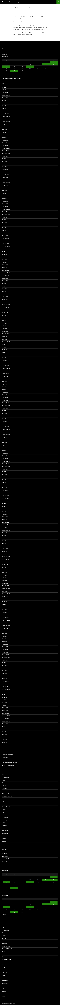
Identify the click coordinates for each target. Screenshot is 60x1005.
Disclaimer (15, 78)
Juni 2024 (4, 129)
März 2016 (4, 389)
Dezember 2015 (5, 397)
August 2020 (5, 249)
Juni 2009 (4, 601)
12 (45, 64)
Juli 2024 (4, 127)
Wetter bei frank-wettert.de (8, 765)
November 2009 (6, 588)
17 (30, 66)
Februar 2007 (5, 676)
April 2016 (4, 386)
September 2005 (6, 721)
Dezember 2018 (5, 302)
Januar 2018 (5, 331)
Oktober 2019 (5, 275)
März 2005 (4, 737)
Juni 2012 (4, 506)
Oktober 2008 (5, 623)
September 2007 (6, 657)
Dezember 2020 (5, 238)
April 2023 (4, 164)
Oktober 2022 (5, 180)
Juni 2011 (4, 538)
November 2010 (6, 556)
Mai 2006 (4, 699)
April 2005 (4, 734)
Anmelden (4, 853)
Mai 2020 (4, 257)
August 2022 (5, 185)
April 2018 (4, 323)
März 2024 (4, 137)
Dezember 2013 (5, 458)
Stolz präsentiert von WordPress (8, 1003)
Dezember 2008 (5, 617)
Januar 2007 (5, 678)
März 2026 (4, 89)
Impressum (10, 78)
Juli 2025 (4, 100)
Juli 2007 (4, 662)
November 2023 (6, 148)
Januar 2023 (5, 172)
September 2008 (6, 625)
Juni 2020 (4, 254)
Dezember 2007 (5, 649)
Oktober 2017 (5, 339)
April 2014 (4, 447)
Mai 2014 (4, 445)
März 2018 (4, 325)
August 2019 (5, 280)
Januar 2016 (5, 394)
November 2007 (6, 652)
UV (3, 835)
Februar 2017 (5, 360)
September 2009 (6, 593)
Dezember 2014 (5, 426)
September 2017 (6, 341)
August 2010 (5, 564)
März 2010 (4, 577)
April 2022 (4, 196)
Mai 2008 (4, 636)
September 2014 (6, 434)
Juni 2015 (4, 413)
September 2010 (6, 562)
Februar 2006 (5, 707)
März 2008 (4, 641)
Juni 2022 (4, 190)
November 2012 (6, 493)
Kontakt (19, 78)
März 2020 (4, 262)
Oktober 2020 (5, 243)
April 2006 (4, 702)
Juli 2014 (4, 440)
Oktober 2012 (5, 495)
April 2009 (4, 607)
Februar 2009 (5, 612)
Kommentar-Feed (6, 858)
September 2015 (6, 405)
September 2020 (6, 246)
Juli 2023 (4, 158)
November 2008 (6, 620)
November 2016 (6, 368)
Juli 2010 (4, 567)
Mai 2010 (4, 572)
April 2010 (4, 575)
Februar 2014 (5, 453)
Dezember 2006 (5, 681)
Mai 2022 (4, 193)
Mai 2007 (4, 668)
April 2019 (4, 291)
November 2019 (6, 272)
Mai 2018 (4, 320)
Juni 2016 (4, 381)
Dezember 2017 (5, 333)
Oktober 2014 (5, 432)
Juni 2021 (4, 222)
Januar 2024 (5, 142)
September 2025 (6, 95)
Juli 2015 (4, 410)
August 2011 (5, 532)
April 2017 (4, 355)
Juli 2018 (4, 315)
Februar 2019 (5, 296)
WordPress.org (5, 861)
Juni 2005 (4, 729)
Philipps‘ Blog (5, 757)
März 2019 (4, 294)
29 (14, 70)
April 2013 (4, 479)
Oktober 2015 (5, 402)
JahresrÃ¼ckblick (6, 793)
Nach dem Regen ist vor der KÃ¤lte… (28, 17)
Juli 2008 (4, 631)
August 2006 (5, 692)
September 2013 (6, 466)
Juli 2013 (4, 471)
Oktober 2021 (5, 211)
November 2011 (6, 524)
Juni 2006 (4, 697)
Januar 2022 (5, 203)
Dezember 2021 (5, 206)
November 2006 (6, 684)
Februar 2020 (5, 264)
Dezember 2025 (5, 92)
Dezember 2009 (5, 585)
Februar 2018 (5, 328)
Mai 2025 (4, 105)
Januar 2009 (5, 615)
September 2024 (6, 121)
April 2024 (4, 134)
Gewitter (4, 785)
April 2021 (4, 227)
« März (4, 73)
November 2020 (6, 241)
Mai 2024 (4, 132)
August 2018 (5, 312)
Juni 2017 (4, 349)
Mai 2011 (4, 540)
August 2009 (5, 596)
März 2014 (4, 450)
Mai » (56, 73)
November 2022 (6, 177)
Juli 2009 (4, 599)
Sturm (3, 822)
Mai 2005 (4, 731)
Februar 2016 (5, 392)
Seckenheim (5, 817)
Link (3, 801)
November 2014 (6, 429)
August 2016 (5, 376)
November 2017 (6, 336)
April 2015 (4, 416)
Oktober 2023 (5, 150)
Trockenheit (5, 830)
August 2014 (5, 437)
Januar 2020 (5, 267)
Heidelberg (4, 788)
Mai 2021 (4, 225)
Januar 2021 (5, 235)
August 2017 (5, 344)
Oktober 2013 (5, 463)
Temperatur (19, 13)
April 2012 (4, 511)
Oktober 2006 (5, 686)
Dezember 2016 (5, 365)
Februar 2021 (5, 233)
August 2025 (5, 97)
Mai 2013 (4, 477)
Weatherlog (5, 760)
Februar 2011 (5, 548)
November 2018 (6, 304)
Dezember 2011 (5, 522)
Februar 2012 (5, 516)
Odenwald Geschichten (7, 754)
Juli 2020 (4, 251)
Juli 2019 (4, 283)
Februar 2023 (5, 169)
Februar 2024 (5, 140)
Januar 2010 (5, 583)
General (4, 782)
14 (6, 66)
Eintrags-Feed (5, 856)
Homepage (4, 790)
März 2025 (4, 108)
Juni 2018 (4, 318)
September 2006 (6, 689)
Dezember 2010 (5, 554)
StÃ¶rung (4, 820)
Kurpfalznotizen (6, 752)
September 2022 (6, 182)
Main (6, 78)
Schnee (3, 814)
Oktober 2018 (5, 307)
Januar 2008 (5, 646)
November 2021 (6, 209)
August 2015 (5, 408)
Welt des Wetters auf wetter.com (9, 762)
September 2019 (6, 278)
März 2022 (4, 198)
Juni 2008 (4, 633)
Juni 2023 (4, 161)
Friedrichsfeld (5, 777)
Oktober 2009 (5, 591)
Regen (14, 13)
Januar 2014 (5, 455)
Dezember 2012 (5, 490)
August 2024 (5, 124)
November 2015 (6, 400)
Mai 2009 (4, 604)
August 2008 (5, 628)
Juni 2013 (4, 474)
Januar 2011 (5, 551)
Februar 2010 (5, 580)
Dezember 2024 (5, 113)
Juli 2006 (4, 694)
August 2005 (5, 723)
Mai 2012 (4, 508)
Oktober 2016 (5, 371)
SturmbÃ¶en (5, 825)
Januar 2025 (5, 111)
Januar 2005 (5, 742)
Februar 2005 (5, 739)
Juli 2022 (4, 188)
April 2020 (4, 259)
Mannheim (4, 804)
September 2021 (6, 214)
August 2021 (5, 217)
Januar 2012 (5, 519)
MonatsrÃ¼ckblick (6, 806)
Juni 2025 (4, 103)
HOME (3, 78)
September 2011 (6, 530)
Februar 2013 (5, 485)
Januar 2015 (5, 424)
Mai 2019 (4, 288)
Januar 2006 (5, 710)
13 (53, 64)
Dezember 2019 (5, 270)
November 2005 (6, 715)
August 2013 (5, 469)
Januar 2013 (5, 487)
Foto (3, 774)
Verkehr (4, 841)
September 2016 (6, 373)
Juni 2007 (4, 665)
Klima (3, 798)
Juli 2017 (4, 347)
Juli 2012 (4, 503)
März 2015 (4, 418)
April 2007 (4, 670)
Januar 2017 (5, 363)
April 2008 (4, 638)
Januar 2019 (5, 299)
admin (23, 21)
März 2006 (4, 705)
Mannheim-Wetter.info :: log (10, 2)
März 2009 (4, 609)
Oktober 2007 (5, 654)
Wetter (3, 843)
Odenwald (4, 809)
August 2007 (5, 660)
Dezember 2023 (5, 145)
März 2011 (4, 546)
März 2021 (4, 230)
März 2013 (4, 482)
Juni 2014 (4, 442)
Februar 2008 (5, 644)
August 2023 (5, 156)
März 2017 (4, 357)
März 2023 (4, 166)
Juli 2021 (4, 219)
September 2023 (6, 153)
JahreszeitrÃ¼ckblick (7, 796)
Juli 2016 (4, 379)
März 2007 (4, 673)
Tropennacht (5, 833)
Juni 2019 (4, 286)
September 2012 (6, 498)
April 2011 (4, 543)
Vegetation (4, 838)
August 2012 (5, 501)
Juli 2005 (4, 726)
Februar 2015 (5, 421)
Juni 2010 (4, 570)
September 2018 (6, 310)
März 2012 (4, 514)
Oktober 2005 (5, 718)
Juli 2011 (4, 535)
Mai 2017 (4, 352)
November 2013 (6, 461)
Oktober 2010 (5, 559)
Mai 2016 (4, 384)
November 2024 (6, 116)
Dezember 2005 (5, 713)
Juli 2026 (4, 87)
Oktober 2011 (5, 527)
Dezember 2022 (5, 174)
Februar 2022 (5, 201)
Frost (3, 780)
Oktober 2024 (5, 119)
